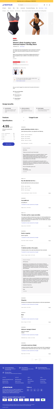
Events (46, 8)
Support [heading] (4, 377)
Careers (29, 382)
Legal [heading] (41, 377)
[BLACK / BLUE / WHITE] (21, 72)
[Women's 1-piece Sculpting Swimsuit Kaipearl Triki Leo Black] (13, 23)
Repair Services (18, 381)
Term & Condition (43, 382)
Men (14, 8)
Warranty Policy (5, 381)
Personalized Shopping (30, 8)
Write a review (8, 144)
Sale (37, 8)
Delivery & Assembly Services (7, 379)
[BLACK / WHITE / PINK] (15, 72)
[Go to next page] (40, 359)
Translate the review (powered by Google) (29, 204)
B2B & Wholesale (18, 379)
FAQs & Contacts (5, 382)
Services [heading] (17, 377)
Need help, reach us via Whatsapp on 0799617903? (26, 1)
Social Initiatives (31, 381)
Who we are (30, 379)
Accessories (23, 8)
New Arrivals (41, 8)
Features (5, 117)
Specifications (7, 120)
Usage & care (33, 117)
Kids (18, 8)
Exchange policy (43, 379)
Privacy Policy (42, 381)
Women (9, 8)
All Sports (4, 8)
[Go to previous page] (32, 359)
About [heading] (29, 377)
